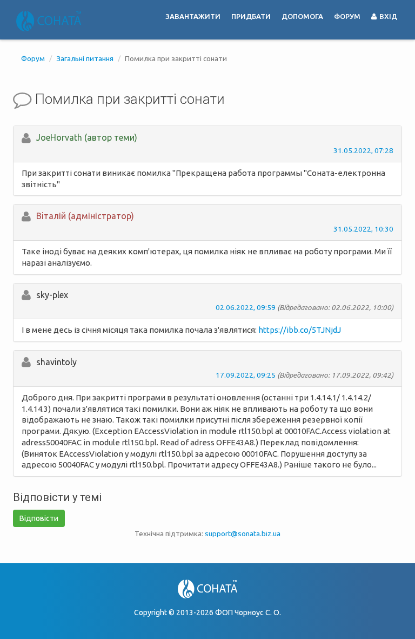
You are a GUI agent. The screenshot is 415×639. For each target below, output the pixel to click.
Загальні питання (84, 58)
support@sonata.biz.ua (242, 533)
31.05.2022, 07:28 (363, 150)
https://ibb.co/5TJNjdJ (299, 329)
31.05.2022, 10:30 (363, 229)
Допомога (302, 16)
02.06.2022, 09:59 (246, 307)
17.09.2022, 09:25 (246, 375)
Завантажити (192, 16)
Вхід (387, 16)
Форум (347, 16)
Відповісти (38, 518)
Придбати (251, 16)
